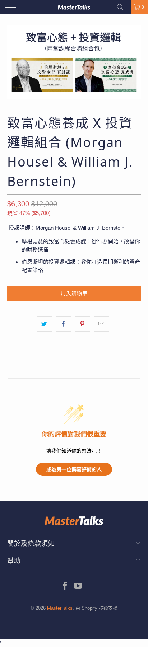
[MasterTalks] (74, 7)
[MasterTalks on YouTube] (78, 586)
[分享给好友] (101, 324)
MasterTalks (60, 608)
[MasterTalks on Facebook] (65, 586)
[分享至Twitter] (44, 324)
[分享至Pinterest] (82, 324)
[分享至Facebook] (63, 324)
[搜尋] (122, 7)
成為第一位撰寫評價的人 (74, 469)
